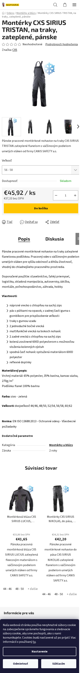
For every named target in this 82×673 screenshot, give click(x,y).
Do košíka (41, 208)
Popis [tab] (24, 238)
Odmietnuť (20, 664)
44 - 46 (7, 589)
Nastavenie (39, 651)
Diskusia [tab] (54, 238)
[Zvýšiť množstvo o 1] (75, 195)
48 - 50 (19, 589)
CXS (14, 50)
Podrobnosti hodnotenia (61, 44)
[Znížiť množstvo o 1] (56, 195)
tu (34, 642)
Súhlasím (58, 664)
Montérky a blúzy (61, 445)
